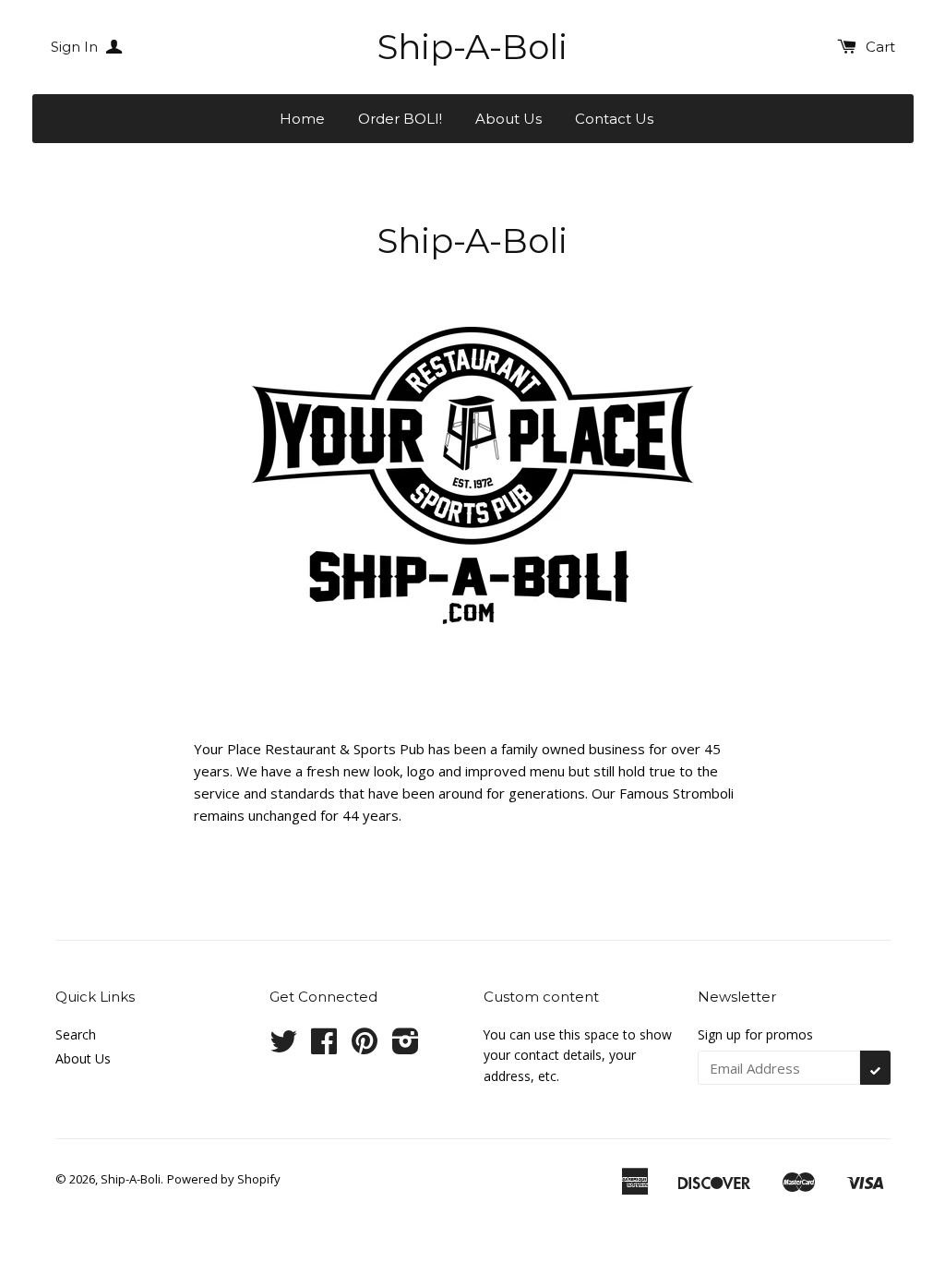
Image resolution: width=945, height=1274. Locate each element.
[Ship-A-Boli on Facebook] (324, 1047)
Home (302, 118)
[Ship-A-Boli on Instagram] (405, 1047)
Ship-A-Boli (472, 46)
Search (75, 1034)
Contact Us (614, 118)
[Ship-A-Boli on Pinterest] (364, 1047)
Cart (880, 46)
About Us (508, 118)
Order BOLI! (400, 118)
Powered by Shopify (224, 1179)
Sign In (76, 46)
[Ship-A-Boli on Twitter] (283, 1047)
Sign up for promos (755, 1034)
